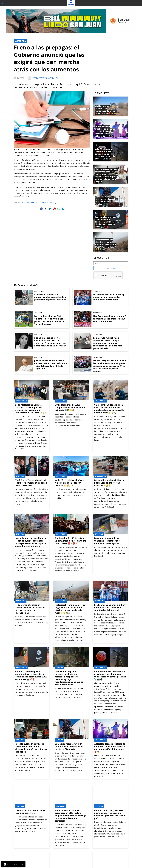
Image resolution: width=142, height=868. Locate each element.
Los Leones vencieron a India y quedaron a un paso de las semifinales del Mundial (108, 297)
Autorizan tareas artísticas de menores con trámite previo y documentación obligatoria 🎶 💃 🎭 (110, 747)
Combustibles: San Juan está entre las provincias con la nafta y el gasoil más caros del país (109, 814)
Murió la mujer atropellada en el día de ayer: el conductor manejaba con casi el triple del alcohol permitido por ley (31, 542)
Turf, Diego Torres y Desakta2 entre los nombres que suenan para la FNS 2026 (31, 483)
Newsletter (101, 257)
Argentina (20, 41)
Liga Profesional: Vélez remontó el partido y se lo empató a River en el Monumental (109, 319)
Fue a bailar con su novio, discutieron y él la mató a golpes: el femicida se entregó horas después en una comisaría (51, 342)
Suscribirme (111, 268)
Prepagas (54, 202)
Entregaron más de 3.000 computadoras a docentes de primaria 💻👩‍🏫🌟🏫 (70, 407)
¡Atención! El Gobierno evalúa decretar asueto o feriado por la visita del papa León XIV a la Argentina (50, 364)
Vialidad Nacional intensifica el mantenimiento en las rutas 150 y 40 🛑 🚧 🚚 (105, 110)
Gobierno (44, 202)
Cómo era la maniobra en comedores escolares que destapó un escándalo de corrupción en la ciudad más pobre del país (107, 343)
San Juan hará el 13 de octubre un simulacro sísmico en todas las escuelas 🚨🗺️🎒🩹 (70, 541)
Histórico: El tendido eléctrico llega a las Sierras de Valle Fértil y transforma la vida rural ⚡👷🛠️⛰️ (70, 609)
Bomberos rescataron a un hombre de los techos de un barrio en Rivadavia (69, 746)
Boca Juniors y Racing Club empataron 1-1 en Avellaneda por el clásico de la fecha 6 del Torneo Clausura (49, 320)
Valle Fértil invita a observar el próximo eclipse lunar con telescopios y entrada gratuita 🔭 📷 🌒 (110, 675)
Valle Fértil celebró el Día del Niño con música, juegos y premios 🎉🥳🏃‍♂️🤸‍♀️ (70, 483)
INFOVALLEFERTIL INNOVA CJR (45, 78)
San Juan (20, 476)
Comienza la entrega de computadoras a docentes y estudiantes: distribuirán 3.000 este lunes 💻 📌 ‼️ (31, 675)
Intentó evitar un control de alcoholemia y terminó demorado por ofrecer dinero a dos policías (31, 747)
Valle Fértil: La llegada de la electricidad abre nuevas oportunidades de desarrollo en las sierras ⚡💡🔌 (109, 408)
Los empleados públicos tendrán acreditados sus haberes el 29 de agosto (107, 541)
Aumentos (35, 202)
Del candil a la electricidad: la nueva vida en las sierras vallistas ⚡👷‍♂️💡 (109, 483)
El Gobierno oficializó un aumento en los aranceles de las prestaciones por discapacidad (51, 297)
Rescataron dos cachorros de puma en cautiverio (30, 811)
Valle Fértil (21, 401)
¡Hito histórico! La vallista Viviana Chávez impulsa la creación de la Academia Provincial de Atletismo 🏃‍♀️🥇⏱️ (31, 408)
